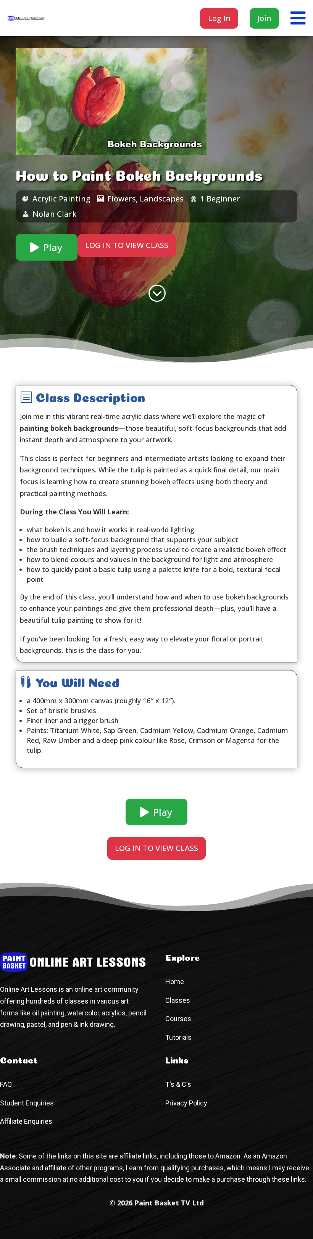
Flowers (121, 198)
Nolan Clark (54, 214)
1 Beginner (220, 198)
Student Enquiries (27, 1103)
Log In (219, 18)
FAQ (6, 1084)
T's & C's (178, 1084)
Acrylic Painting (61, 198)
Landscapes (162, 198)
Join (264, 18)
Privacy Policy (186, 1103)
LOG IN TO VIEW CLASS (126, 245)
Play (52, 247)
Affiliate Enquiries (26, 1121)
